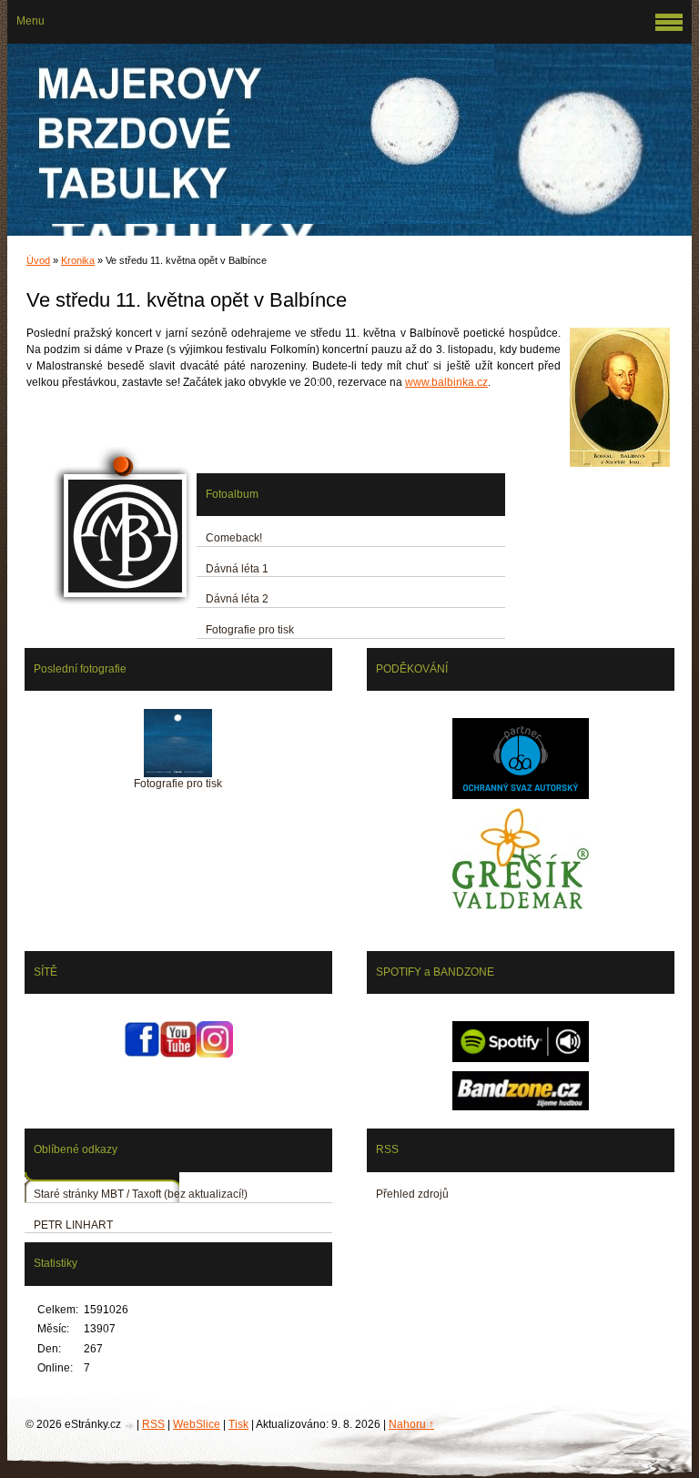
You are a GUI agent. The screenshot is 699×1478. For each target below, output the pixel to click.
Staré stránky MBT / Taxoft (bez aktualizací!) (141, 1194)
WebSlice (196, 1424)
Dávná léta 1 (237, 568)
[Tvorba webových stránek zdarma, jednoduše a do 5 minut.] (130, 1426)
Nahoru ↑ (411, 1424)
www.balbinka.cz (446, 382)
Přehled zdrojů (412, 1194)
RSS (153, 1424)
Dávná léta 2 (237, 598)
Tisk (238, 1424)
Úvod (38, 260)
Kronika (78, 260)
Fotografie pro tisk (250, 629)
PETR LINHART (73, 1225)
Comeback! (234, 537)
